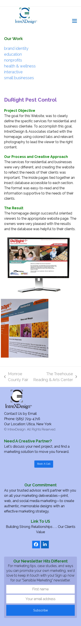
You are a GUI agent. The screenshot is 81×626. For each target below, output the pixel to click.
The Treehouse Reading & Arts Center (53, 377)
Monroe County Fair (16, 377)
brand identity (16, 48)
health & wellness (20, 66)
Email (32, 414)
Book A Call (43, 463)
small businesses (19, 77)
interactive (13, 72)
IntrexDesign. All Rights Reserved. (32, 429)
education (13, 54)
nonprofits (13, 60)
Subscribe (40, 610)
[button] (74, 21)
